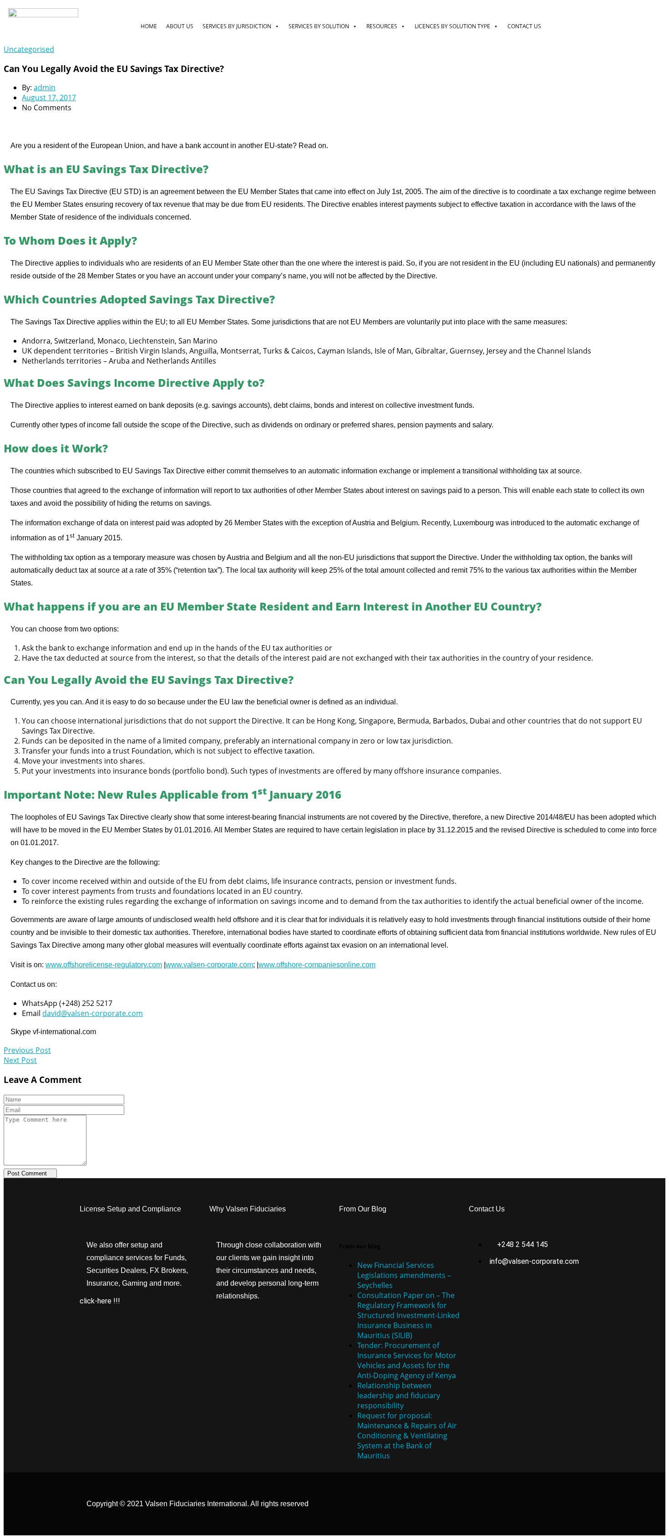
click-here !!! (100, 1301)
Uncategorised (29, 49)
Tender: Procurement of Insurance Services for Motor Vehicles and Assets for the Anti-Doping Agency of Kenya (406, 1360)
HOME (149, 26)
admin (45, 87)
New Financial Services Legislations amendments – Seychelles (404, 1275)
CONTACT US (524, 26)
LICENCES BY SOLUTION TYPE (452, 26)
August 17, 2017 (49, 97)
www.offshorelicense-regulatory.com (104, 965)
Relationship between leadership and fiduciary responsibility (398, 1395)
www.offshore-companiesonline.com (316, 965)
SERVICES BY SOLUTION (319, 26)
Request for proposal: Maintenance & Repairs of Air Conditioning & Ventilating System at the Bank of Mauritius (407, 1436)
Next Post (20, 1060)
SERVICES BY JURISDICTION (237, 26)
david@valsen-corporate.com (92, 1013)
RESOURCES (381, 26)
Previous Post (27, 1050)
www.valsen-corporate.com (209, 965)
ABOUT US (179, 26)
